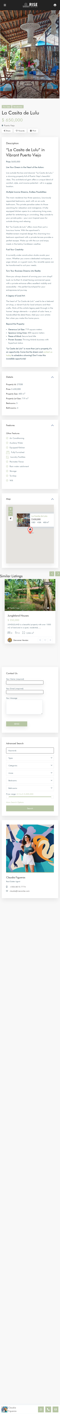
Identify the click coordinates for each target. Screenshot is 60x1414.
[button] (36, 535)
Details (9, 377)
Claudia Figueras (15, 877)
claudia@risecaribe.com (20, 891)
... (40, 627)
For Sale (6, 106)
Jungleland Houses (18, 615)
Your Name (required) (15, 679)
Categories (12, 765)
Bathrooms (12, 788)
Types (10, 758)
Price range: (11, 794)
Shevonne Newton (20, 640)
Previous (51, 573)
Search (30, 808)
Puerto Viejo (9, 125)
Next (57, 573)
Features (10, 425)
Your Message (11, 698)
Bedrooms (12, 780)
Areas (10, 773)
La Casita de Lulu (39, 516)
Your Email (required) (14, 688)
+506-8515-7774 (18, 887)
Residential (18, 106)
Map (8, 498)
